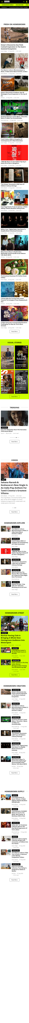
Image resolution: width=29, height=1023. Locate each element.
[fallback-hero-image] (14, 35)
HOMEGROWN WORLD (7, 5)
